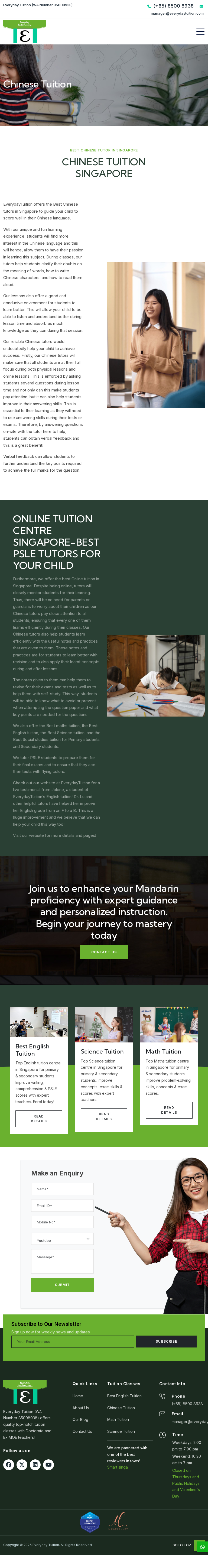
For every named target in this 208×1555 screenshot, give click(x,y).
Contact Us (82, 1431)
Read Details (39, 1118)
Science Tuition (121, 1431)
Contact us (104, 952)
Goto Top (182, 1545)
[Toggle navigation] (200, 31)
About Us (81, 1407)
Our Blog (80, 1419)
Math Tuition (118, 1419)
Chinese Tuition (121, 1407)
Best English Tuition (124, 1396)
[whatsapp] (202, 1546)
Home (78, 1396)
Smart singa (117, 1467)
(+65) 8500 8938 (187, 1403)
